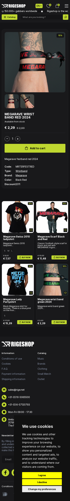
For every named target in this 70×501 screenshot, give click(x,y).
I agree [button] (42, 475)
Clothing (42, 368)
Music (41, 358)
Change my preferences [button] (42, 489)
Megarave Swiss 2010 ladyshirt (16, 238)
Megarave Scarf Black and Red (51, 238)
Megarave (21, 175)
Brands (41, 363)
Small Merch (44, 373)
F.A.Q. (5, 368)
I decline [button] (42, 482)
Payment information (13, 373)
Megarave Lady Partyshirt (12, 300)
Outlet (41, 379)
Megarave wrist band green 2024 (50, 300)
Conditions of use (12, 358)
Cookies (6, 363)
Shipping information (13, 379)
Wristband (21, 171)
